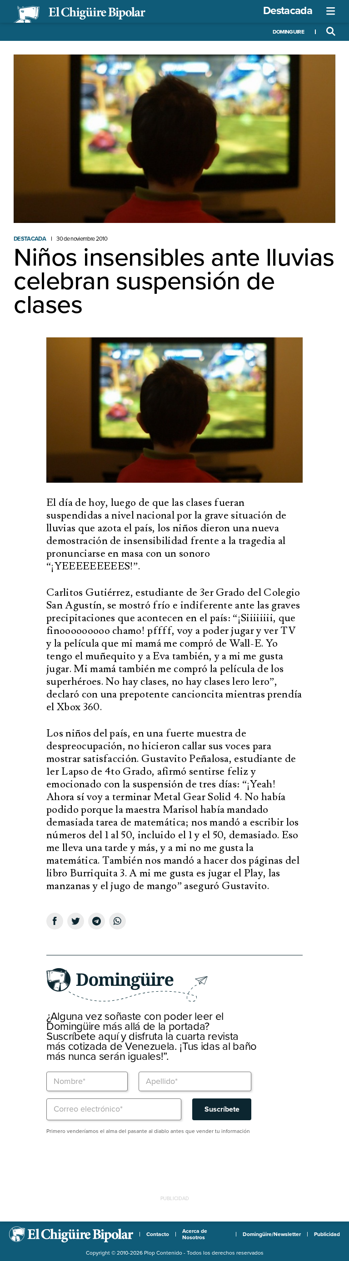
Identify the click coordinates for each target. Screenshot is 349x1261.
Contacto (157, 1234)
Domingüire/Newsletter (272, 1234)
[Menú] (331, 11)
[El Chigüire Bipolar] (79, 14)
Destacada (287, 10)
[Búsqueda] (331, 32)
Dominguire (288, 32)
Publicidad (327, 1234)
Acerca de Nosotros (194, 1234)
